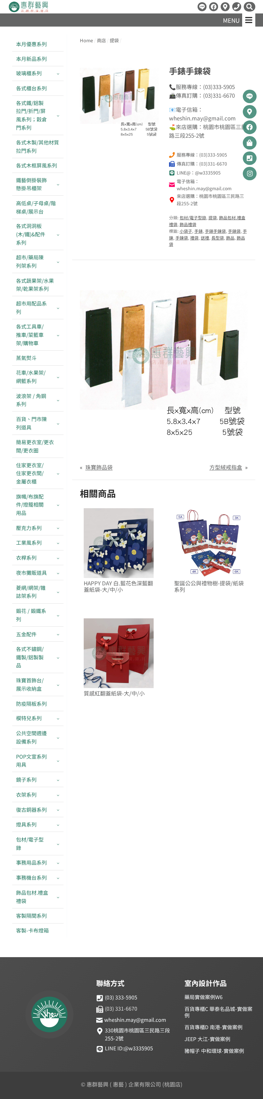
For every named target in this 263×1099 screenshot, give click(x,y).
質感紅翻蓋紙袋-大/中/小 (114, 693)
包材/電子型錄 (30, 843)
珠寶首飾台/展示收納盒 (30, 684)
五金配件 (26, 634)
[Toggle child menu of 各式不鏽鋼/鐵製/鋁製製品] (58, 657)
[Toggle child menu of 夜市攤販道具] (58, 573)
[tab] (119, 131)
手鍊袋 (181, 238)
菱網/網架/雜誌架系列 (31, 592)
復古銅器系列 (31, 809)
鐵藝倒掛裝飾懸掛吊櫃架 (31, 184)
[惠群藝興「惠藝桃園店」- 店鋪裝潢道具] (202, 6)
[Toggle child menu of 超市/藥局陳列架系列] (58, 261)
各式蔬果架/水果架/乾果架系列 (35, 285)
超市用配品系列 (31, 307)
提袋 (212, 218)
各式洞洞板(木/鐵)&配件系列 (30, 234)
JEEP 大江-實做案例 (207, 1039)
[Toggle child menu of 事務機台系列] (58, 878)
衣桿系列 (26, 557)
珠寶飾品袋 (99, 467)
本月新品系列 (31, 58)
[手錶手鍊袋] (119, 98)
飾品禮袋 (188, 224)
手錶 (198, 231)
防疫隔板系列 (31, 703)
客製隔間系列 (31, 915)
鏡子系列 (26, 779)
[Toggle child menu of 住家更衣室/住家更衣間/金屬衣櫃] (58, 473)
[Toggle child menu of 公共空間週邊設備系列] (58, 737)
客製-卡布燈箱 (32, 930)
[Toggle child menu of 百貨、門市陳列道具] (58, 423)
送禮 (205, 238)
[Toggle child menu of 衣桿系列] (58, 558)
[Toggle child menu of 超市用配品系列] (58, 307)
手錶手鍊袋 (215, 231)
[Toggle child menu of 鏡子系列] (58, 779)
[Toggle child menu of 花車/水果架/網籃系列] (58, 377)
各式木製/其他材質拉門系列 (37, 146)
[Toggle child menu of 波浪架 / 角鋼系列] (58, 400)
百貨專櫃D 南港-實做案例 (213, 1027)
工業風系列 (29, 542)
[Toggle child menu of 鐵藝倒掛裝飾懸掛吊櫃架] (58, 184)
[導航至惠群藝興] (225, 6)
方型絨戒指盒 (225, 467)
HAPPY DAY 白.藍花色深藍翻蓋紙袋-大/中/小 (118, 586)
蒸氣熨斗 (26, 358)
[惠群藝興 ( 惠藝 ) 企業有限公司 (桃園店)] (49, 1015)
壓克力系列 (29, 528)
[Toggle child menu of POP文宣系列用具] (58, 760)
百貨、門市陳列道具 (31, 423)
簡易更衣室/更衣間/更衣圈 (35, 446)
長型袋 (217, 238)
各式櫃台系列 (31, 88)
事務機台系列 (31, 877)
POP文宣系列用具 (31, 761)
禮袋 (194, 238)
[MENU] (248, 20)
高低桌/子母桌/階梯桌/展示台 (36, 207)
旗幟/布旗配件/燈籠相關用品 (30, 505)
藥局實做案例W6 (203, 997)
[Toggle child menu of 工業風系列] (58, 543)
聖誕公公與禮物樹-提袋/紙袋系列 (209, 586)
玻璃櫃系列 (29, 73)
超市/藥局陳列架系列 (30, 261)
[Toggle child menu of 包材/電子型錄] (58, 843)
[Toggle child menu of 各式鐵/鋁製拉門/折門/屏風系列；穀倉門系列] (58, 115)
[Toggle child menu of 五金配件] (58, 634)
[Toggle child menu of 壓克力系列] (58, 528)
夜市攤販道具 (31, 572)
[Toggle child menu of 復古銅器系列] (58, 809)
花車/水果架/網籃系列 (31, 377)
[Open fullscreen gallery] (152, 131)
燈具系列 (26, 824)
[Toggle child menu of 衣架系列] (58, 794)
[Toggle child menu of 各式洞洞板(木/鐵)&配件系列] (58, 234)
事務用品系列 (31, 862)
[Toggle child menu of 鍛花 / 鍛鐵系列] (58, 615)
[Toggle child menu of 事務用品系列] (58, 863)
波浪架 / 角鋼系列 (31, 400)
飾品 (230, 238)
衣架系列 (26, 794)
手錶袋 (234, 231)
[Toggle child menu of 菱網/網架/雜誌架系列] (58, 592)
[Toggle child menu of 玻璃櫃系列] (58, 73)
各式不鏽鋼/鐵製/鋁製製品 (30, 657)
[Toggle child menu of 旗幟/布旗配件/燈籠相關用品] (58, 504)
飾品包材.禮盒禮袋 (32, 897)
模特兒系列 (29, 718)
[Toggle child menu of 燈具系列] (58, 825)
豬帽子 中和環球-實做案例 (214, 1050)
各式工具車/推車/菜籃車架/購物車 (30, 334)
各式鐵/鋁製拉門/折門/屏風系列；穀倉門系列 (31, 115)
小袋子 (186, 231)
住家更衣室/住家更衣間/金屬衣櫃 (30, 473)
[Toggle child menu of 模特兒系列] (58, 718)
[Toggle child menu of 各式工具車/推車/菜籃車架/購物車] (58, 335)
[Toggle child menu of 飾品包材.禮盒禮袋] (58, 896)
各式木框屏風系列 (36, 165)
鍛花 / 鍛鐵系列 (31, 615)
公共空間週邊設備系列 (31, 737)
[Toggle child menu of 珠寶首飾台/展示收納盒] (58, 684)
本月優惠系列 (31, 44)
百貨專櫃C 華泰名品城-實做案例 (218, 1011)
